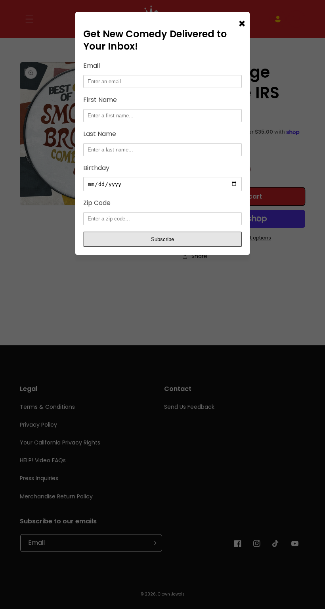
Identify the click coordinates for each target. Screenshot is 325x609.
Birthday (96, 167)
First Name (100, 99)
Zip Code (97, 202)
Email (91, 65)
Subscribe (162, 239)
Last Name (99, 133)
